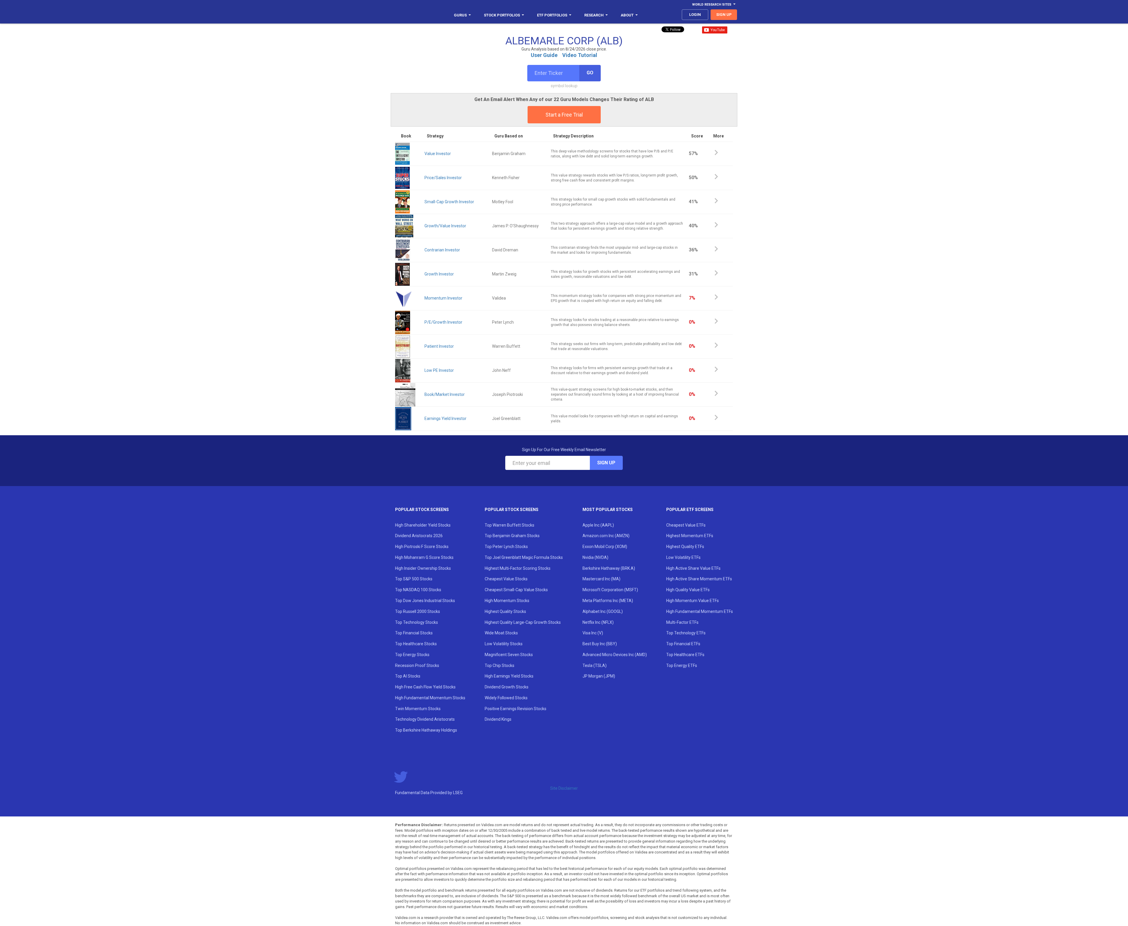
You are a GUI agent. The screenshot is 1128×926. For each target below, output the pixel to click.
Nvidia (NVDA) (595, 557)
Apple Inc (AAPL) (598, 525)
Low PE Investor (439, 370)
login (695, 14)
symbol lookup (564, 85)
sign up (724, 14)
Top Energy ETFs (681, 665)
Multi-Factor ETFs (682, 622)
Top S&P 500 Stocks (413, 579)
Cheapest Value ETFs (686, 525)
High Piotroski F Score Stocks (422, 546)
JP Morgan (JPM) (599, 676)
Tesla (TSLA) (595, 665)
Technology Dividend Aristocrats (425, 719)
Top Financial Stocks (414, 633)
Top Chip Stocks (499, 665)
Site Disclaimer (564, 788)
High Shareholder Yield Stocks (423, 525)
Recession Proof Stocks (417, 665)
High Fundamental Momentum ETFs (699, 611)
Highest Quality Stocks (505, 611)
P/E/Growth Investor (443, 322)
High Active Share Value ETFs (693, 568)
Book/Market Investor (444, 394)
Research (594, 15)
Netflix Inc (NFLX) (598, 622)
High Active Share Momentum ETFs (699, 579)
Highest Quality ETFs (685, 546)
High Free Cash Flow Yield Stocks (425, 687)
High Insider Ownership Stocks (423, 568)
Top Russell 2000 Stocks (417, 611)
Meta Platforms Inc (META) (608, 600)
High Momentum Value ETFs (692, 600)
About (627, 15)
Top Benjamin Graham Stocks (512, 535)
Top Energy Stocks (412, 654)
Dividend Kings (498, 719)
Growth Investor (439, 274)
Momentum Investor (443, 298)
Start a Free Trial (564, 115)
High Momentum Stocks (507, 600)
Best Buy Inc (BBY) (600, 643)
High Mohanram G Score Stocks (424, 557)
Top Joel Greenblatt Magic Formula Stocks (524, 557)
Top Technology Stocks (416, 622)
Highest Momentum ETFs (689, 535)
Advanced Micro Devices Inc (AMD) (615, 654)
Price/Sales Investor (443, 177)
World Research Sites (711, 4)
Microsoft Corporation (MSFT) (610, 589)
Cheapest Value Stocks (506, 579)
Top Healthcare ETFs (685, 654)
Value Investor (437, 153)
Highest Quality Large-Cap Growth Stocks (523, 622)
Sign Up (606, 462)
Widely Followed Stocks (506, 697)
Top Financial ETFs (683, 643)
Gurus (460, 15)
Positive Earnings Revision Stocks (515, 708)
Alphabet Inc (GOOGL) (603, 611)
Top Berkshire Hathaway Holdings (426, 730)
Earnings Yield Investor (445, 418)
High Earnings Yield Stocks (509, 676)
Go (590, 72)
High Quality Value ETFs (688, 589)
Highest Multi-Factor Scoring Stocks (517, 568)
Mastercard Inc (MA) (601, 579)
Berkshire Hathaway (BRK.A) (609, 568)
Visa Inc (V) (593, 633)
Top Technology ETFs (686, 633)
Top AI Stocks (407, 676)
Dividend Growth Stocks (506, 687)
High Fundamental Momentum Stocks (430, 697)
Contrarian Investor (442, 250)
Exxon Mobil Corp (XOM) (605, 546)
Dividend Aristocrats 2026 (419, 535)
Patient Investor (439, 346)
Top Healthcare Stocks (416, 643)
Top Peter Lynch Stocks (506, 546)
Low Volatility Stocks (504, 643)
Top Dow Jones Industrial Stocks (425, 600)
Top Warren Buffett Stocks (509, 525)
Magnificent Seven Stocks (509, 654)
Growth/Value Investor (445, 225)
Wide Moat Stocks (501, 633)
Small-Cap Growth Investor (449, 201)
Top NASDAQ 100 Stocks (418, 589)
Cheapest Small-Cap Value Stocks (516, 589)
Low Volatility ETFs (683, 557)
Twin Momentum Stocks (418, 708)
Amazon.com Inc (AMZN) (606, 535)
